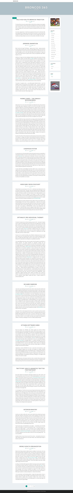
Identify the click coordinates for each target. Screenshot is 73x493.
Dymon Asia (26, 228)
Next (34, 486)
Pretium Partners (28, 246)
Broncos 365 (15, 1)
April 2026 (52, 41)
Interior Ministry (30, 409)
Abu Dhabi (32, 58)
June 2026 (52, 37)
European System (30, 148)
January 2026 (53, 46)
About (52, 76)
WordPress (38, 491)
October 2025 (53, 52)
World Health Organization (30, 446)
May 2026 (52, 39)
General (52, 66)
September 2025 (53, 54)
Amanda (33, 21)
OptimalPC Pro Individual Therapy (30, 217)
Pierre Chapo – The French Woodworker (30, 99)
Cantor (41, 465)
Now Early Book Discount (30, 184)
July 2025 (52, 58)
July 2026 (52, 35)
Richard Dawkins (30, 284)
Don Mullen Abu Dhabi (32, 79)
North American (18, 78)
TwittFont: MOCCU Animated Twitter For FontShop (30, 369)
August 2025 (53, 56)
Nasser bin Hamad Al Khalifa (25, 431)
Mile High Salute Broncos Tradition (30, 19)
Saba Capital (40, 307)
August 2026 (53, 33)
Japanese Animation (30, 43)
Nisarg (45, 491)
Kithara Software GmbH (30, 325)
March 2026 (52, 43)
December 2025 (53, 48)
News (52, 68)
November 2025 (53, 50)
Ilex (34, 337)
